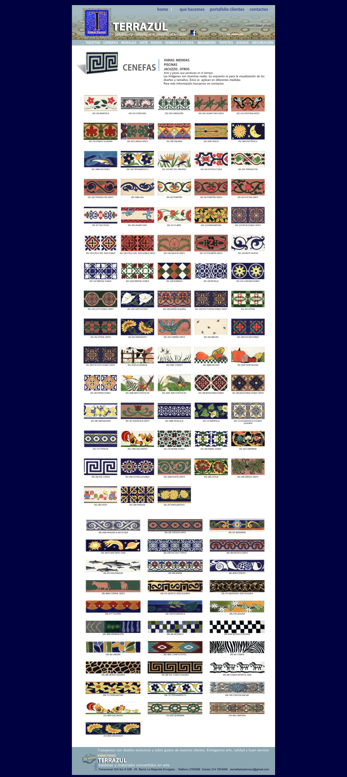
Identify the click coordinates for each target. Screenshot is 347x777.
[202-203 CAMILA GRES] (137, 138)
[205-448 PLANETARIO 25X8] (113, 550)
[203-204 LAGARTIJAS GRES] (211, 110)
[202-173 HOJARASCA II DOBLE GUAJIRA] (248, 418)
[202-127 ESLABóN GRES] (211, 250)
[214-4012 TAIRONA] (237, 713)
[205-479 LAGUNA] (237, 611)
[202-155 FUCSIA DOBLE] (248, 334)
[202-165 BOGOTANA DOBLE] (211, 390)
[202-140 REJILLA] (211, 278)
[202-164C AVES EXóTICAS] (174, 390)
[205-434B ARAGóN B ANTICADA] (113, 530)
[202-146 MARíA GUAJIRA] (174, 306)
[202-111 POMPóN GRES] (211, 194)
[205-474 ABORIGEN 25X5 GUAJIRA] (237, 591)
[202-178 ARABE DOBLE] (174, 446)
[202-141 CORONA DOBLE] (248, 278)
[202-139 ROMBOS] (174, 278)
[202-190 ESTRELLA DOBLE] (137, 474)
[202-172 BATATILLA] (211, 418)
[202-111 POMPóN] (174, 194)
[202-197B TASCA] (211, 138)
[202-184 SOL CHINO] (101, 474)
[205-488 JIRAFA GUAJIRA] (113, 672)
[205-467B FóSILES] (237, 571)
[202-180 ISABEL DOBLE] (211, 446)
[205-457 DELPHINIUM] (113, 571)
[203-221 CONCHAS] (137, 110)
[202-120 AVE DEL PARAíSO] (174, 166)
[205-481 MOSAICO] (175, 632)
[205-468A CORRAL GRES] (113, 591)
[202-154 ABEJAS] (211, 334)
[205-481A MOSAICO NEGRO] (237, 632)
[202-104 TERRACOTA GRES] (101, 194)
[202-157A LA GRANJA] (137, 362)
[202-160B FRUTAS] (211, 362)
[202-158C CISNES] (174, 362)
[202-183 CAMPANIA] (248, 446)
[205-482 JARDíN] (113, 652)
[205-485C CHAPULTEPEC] (175, 652)
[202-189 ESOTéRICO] (248, 138)
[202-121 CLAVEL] (174, 222)
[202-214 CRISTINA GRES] (248, 110)
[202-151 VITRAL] (248, 306)
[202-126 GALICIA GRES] (174, 250)
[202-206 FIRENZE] (137, 502)
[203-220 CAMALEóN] (174, 110)
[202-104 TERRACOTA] (248, 166)
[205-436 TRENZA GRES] (175, 530)
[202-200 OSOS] (101, 502)
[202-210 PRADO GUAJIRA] (101, 138)
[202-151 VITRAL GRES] (101, 334)
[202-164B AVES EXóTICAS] (137, 390)
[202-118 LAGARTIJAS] (137, 222)
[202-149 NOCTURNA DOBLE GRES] (211, 306)
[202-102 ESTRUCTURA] (211, 166)
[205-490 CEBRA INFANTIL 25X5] (237, 672)
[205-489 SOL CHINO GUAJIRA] (175, 672)
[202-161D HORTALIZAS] (248, 362)
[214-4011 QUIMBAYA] (175, 713)
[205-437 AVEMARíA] (237, 530)
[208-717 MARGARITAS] (113, 693)
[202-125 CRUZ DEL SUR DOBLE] (101, 250)
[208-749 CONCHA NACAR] (237, 693)
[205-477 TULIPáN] (113, 611)
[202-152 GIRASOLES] (137, 334)
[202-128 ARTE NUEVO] (248, 250)
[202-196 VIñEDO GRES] (248, 474)
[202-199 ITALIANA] (174, 138)
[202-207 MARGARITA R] (174, 502)
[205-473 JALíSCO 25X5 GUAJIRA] (175, 591)
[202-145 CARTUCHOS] (137, 306)
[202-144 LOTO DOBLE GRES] (101, 306)
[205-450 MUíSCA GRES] (237, 550)
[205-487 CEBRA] (237, 652)
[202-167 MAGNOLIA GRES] (137, 418)
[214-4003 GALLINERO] (113, 713)
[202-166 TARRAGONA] (101, 418)
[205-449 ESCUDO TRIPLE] (175, 550)
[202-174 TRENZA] (101, 446)
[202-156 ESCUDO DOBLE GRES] (101, 362)
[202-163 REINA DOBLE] (101, 390)
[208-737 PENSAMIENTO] (175, 693)
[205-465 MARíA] (175, 571)
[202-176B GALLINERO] (137, 446)
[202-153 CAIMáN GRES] (174, 334)
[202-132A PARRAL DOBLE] (137, 278)
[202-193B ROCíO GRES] (174, 474)
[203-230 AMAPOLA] (101, 110)
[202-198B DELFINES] (101, 166)
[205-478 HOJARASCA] (175, 611)
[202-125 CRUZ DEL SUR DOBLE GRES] (137, 250)
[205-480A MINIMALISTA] (113, 632)
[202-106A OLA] (137, 194)
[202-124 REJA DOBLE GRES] (248, 222)
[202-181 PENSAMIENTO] (137, 166)
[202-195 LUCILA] (211, 474)
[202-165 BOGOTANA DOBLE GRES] (248, 390)
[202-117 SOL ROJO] (101, 222)
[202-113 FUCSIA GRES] (248, 194)
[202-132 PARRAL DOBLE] (101, 278)
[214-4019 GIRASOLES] (113, 733)
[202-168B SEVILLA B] (174, 418)
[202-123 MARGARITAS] (211, 222)
